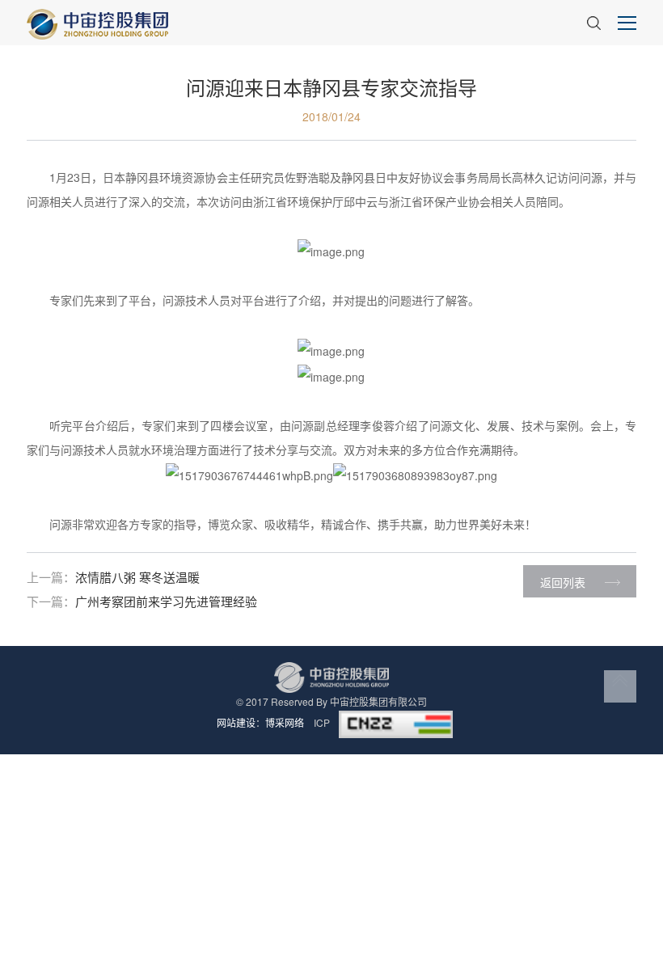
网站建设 (236, 722)
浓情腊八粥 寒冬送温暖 (137, 576)
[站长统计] (396, 722)
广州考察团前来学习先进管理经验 (166, 601)
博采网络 (284, 722)
